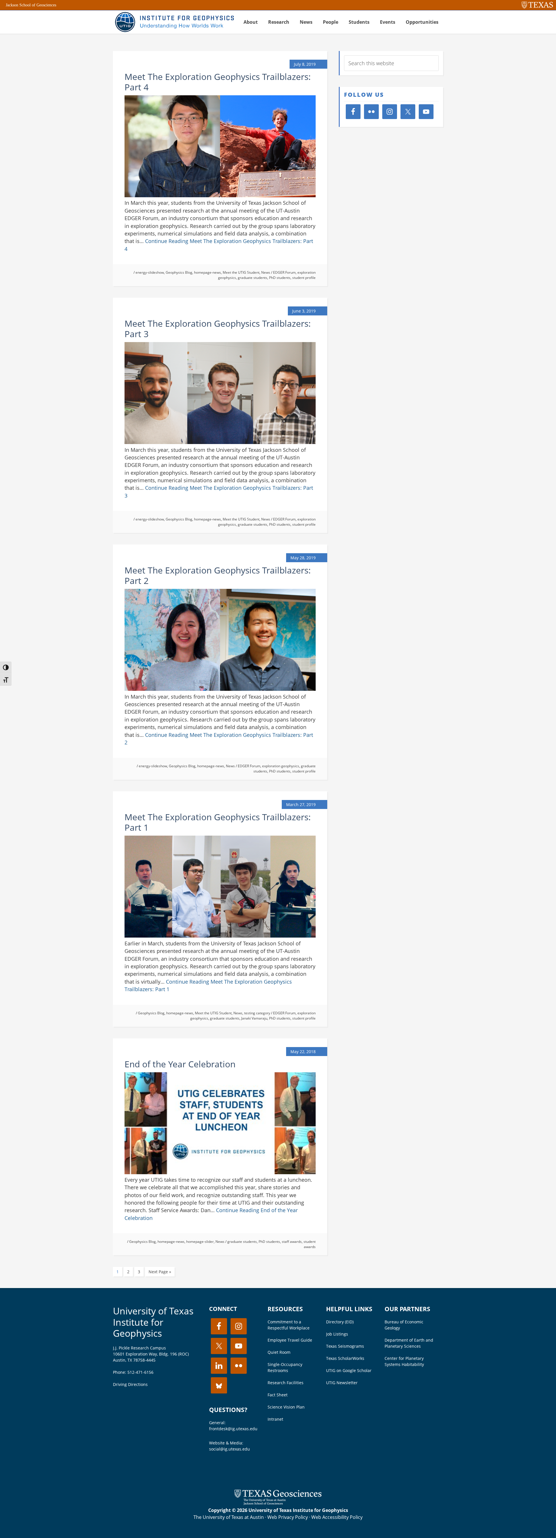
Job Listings (337, 1334)
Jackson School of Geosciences (31, 5)
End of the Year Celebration (180, 1064)
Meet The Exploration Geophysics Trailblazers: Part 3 (218, 328)
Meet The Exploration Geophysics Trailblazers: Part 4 (218, 82)
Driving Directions (130, 1384)
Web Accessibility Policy (337, 1517)
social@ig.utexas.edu (229, 1449)
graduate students (252, 277)
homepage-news (207, 272)
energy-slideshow (150, 272)
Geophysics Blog (179, 272)
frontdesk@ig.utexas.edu (233, 1428)
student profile (304, 277)
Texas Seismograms (345, 1346)
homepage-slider (200, 1241)
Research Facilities (285, 1382)
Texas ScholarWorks (345, 1358)
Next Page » (160, 1271)
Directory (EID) (340, 1322)
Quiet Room (279, 1352)
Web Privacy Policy (287, 1517)
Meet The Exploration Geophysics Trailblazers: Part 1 (218, 822)
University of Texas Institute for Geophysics (153, 1322)
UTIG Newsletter (342, 1382)
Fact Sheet (278, 1395)
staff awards (292, 1241)
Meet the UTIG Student (241, 272)
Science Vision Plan (286, 1407)
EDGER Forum (284, 272)
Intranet (275, 1419)
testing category (257, 1013)
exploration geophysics (280, 765)
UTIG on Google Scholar (349, 1370)
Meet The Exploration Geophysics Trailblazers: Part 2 (218, 575)
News (265, 272)
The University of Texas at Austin (228, 1517)
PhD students (279, 277)
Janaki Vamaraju (254, 1018)
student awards (309, 1244)
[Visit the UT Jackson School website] (278, 1503)
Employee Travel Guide (290, 1340)
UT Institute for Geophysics (174, 22)
